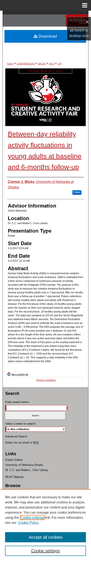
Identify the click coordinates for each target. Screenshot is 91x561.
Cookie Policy (28, 522)
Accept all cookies (45, 537)
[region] (45, 525)
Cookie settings (32, 517)
